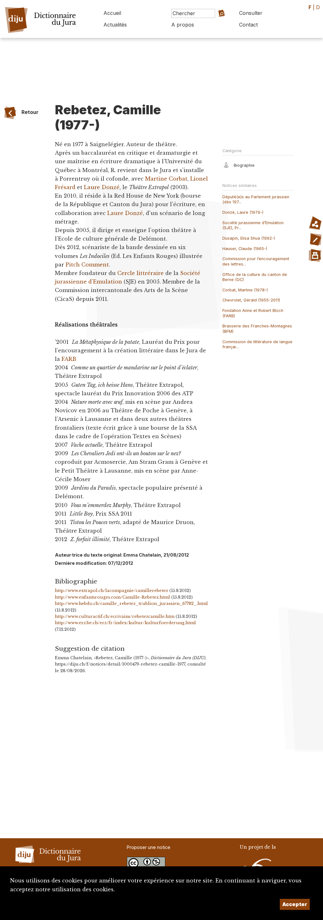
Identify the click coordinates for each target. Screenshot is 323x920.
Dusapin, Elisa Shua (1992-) (248, 238)
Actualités (115, 24)
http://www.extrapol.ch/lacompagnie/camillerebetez (111, 590)
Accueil (112, 13)
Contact (248, 24)
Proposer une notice (148, 847)
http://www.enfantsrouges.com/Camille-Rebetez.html (112, 597)
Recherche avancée (215, 27)
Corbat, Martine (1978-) (245, 290)
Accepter (294, 904)
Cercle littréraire (140, 273)
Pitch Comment (87, 264)
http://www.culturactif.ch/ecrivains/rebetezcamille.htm (114, 616)
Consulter (250, 13)
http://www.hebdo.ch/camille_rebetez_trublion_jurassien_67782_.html (131, 603)
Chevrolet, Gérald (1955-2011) (251, 300)
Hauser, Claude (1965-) (244, 248)
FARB (69, 359)
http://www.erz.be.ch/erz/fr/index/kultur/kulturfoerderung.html (125, 622)
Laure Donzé (102, 187)
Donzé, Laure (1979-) (242, 212)
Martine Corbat (166, 179)
